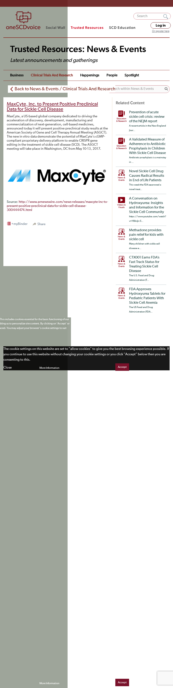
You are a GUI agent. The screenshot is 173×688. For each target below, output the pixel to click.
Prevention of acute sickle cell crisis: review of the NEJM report (146, 117)
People (112, 75)
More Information (49, 368)
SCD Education (122, 27)
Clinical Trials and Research (52, 75)
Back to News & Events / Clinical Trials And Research (65, 89)
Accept (122, 367)
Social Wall (55, 27)
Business (17, 75)
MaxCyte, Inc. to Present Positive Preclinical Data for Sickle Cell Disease (52, 107)
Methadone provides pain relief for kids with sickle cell (146, 235)
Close (7, 367)
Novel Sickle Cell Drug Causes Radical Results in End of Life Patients (146, 176)
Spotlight (132, 75)
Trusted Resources (87, 27)
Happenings (89, 75)
